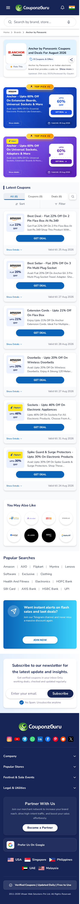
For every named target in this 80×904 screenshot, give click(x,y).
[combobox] (38, 22)
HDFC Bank (64, 581)
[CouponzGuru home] (32, 7)
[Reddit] (63, 739)
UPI (66, 589)
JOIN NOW (40, 640)
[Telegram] (25, 739)
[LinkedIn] (40, 739)
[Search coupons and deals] (73, 196)
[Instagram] (9, 739)
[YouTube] (17, 739)
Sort (22, 204)
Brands (17, 32)
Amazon (9, 567)
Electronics (42, 581)
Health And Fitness (16, 581)
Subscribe (60, 693)
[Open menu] (8, 7)
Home (6, 32)
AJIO (24, 567)
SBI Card (9, 589)
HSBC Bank (50, 589)
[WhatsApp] (32, 739)
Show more (66, 69)
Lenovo (70, 567)
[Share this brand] (71, 60)
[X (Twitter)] (71, 739)
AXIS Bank (29, 589)
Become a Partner (40, 828)
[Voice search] (68, 22)
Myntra (54, 567)
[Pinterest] (55, 739)
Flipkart (38, 567)
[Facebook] (48, 739)
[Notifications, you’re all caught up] (62, 7)
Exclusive (28, 574)
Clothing (46, 574)
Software (9, 574)
